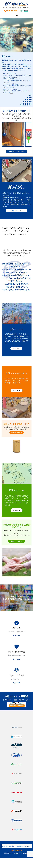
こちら (17, 77)
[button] (4, 134)
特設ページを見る (16, 432)
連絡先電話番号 (20, 68)
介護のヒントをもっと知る (16, 151)
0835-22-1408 (11, 10)
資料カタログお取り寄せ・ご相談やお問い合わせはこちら (17, 846)
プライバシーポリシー (16, 850)
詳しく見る (16, 348)
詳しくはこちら (16, 210)
